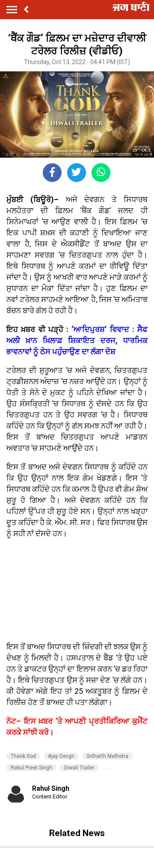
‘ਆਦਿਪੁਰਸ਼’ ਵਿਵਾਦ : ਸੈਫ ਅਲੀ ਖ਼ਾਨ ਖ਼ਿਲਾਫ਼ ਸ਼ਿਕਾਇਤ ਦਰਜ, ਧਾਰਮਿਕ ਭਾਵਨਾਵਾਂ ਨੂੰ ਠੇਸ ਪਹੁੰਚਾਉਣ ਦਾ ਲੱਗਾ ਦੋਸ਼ (77, 340)
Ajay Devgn (61, 756)
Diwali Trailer (79, 768)
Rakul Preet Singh (31, 768)
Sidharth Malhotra (107, 756)
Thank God (23, 756)
